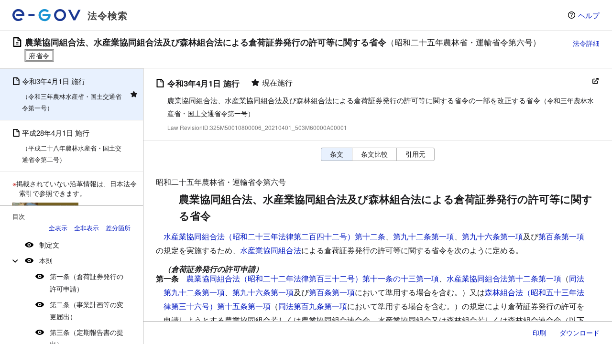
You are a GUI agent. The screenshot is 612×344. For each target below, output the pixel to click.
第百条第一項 (561, 236)
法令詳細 (586, 43)
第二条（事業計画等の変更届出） (86, 310)
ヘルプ (589, 15)
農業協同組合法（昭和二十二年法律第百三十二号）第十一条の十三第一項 (312, 278)
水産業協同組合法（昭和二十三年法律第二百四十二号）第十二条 (274, 236)
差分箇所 (118, 227)
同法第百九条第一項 (312, 306)
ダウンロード (579, 332)
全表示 (58, 227)
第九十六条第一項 (492, 236)
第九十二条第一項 (423, 236)
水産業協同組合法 (270, 250)
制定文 (49, 244)
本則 (46, 260)
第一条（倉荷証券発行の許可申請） (86, 282)
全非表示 (86, 227)
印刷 (539, 332)
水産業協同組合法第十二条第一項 (504, 278)
